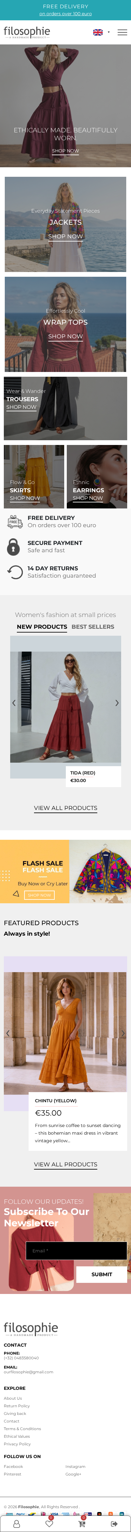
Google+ (73, 1474)
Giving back (15, 1413)
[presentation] (13, 701)
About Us (13, 1398)
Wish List (49, 1524)
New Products (42, 626)
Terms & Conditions (22, 1428)
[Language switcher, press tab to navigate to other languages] (101, 32)
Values (17, 1436)
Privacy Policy (17, 1444)
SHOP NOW (65, 236)
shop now (39, 895)
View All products (65, 808)
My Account (16, 1530)
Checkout (114, 1530)
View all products (65, 1164)
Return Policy (17, 1405)
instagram (76, 1466)
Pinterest (12, 1474)
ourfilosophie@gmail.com (28, 1372)
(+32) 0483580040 (21, 1358)
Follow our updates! (44, 1201)
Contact (11, 1421)
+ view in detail (66, 707)
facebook (13, 1466)
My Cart (81, 1524)
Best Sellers (93, 626)
